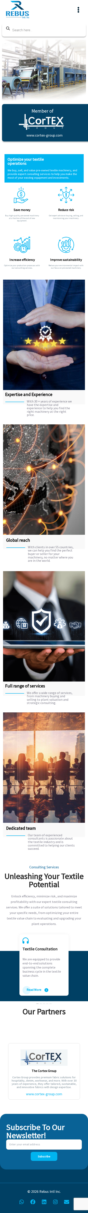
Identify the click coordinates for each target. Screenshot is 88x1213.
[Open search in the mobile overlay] (44, 30)
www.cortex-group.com (44, 135)
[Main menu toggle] (78, 9)
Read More (34, 990)
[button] (37, 1003)
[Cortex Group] (44, 121)
